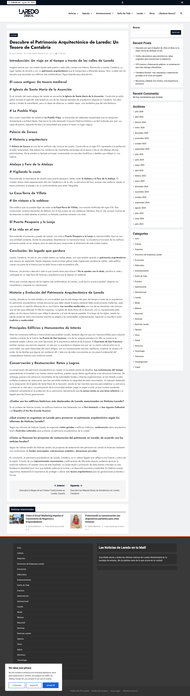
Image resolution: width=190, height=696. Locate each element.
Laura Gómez (17, 53)
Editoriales (139, 265)
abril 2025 (139, 170)
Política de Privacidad (79, 691)
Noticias (72, 13)
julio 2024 (139, 213)
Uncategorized (141, 362)
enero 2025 (140, 181)
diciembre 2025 (141, 133)
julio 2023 (139, 224)
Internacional (140, 292)
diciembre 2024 (141, 186)
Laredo (140, 13)
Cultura (13, 35)
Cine (137, 238)
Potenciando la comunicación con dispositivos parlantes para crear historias (102, 518)
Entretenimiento (103, 13)
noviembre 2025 (142, 138)
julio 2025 (139, 154)
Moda (137, 303)
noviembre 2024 (142, 192)
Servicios (139, 346)
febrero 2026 (140, 122)
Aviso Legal (115, 691)
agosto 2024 (140, 208)
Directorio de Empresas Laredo (148, 255)
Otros (152, 13)
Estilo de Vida (123, 13)
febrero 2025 (140, 176)
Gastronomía (140, 287)
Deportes (139, 249)
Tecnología (140, 351)
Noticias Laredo (142, 324)
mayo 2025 (139, 165)
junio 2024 (139, 218)
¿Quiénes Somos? (167, 13)
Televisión (139, 356)
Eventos (138, 281)
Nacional (139, 313)
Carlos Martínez (34, 526)
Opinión (86, 13)
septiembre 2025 (142, 149)
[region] (33, 677)
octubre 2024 (140, 197)
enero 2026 (140, 127)
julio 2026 (139, 111)
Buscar (136, 27)
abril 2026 (139, 117)
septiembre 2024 (142, 202)
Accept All (51, 685)
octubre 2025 (140, 143)
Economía (139, 260)
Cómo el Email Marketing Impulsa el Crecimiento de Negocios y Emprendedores (44, 518)
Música (138, 308)
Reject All (34, 685)
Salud (137, 340)
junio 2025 (139, 160)
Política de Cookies (100, 691)
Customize (17, 685)
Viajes (137, 367)
